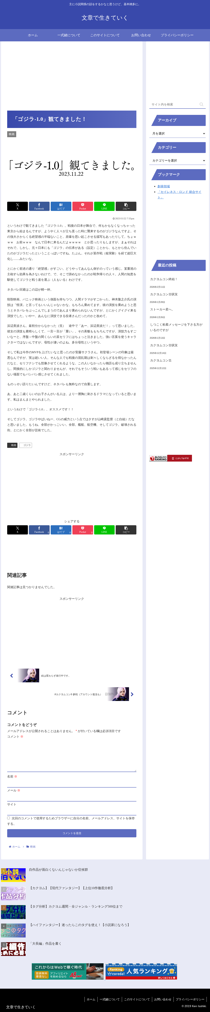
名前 (12, 776)
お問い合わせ (162, 999)
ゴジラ (27, 445)
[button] (126, 206)
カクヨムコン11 (160, 360)
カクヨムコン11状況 (164, 294)
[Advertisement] (71, 77)
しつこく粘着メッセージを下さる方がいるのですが (176, 327)
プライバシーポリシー (190, 999)
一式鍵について (110, 999)
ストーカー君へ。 (162, 309)
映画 (13, 445)
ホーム (91, 999)
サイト (11, 804)
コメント (15, 736)
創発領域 (164, 186)
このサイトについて (137, 999)
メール (13, 790)
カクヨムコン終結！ (164, 279)
